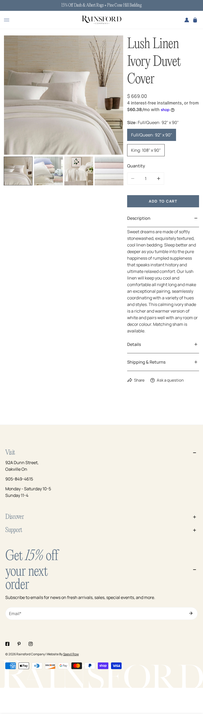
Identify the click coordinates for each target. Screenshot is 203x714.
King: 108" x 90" (146, 150)
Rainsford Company (30, 654)
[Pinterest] (19, 644)
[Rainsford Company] (101, 20)
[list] (63, 95)
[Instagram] (30, 644)
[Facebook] (7, 644)
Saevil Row (71, 654)
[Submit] (190, 613)
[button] (195, 20)
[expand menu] (6, 20)
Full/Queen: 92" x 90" (151, 135)
